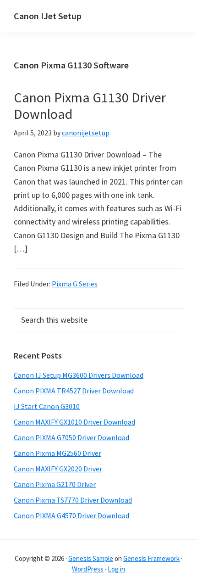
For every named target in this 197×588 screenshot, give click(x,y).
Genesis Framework (151, 558)
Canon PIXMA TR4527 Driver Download (74, 390)
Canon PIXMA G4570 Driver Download (71, 515)
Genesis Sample (90, 558)
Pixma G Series (75, 283)
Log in (116, 569)
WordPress (88, 569)
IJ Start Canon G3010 (47, 406)
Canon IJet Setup (48, 16)
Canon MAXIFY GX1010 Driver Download (74, 421)
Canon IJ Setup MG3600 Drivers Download (78, 375)
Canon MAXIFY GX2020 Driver (58, 468)
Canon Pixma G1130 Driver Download (90, 106)
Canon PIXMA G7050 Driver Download (71, 437)
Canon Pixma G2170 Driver (55, 484)
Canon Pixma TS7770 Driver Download (73, 499)
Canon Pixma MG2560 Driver (57, 453)
